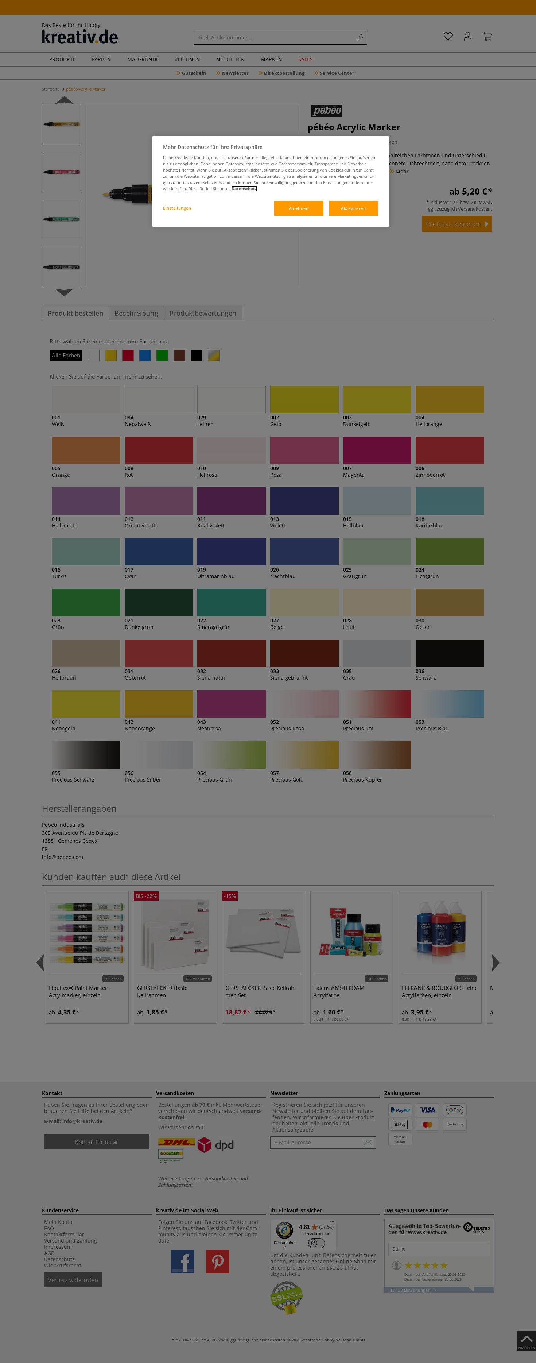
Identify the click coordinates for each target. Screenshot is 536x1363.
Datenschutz (244, 188)
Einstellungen (177, 208)
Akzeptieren (353, 208)
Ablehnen (299, 208)
